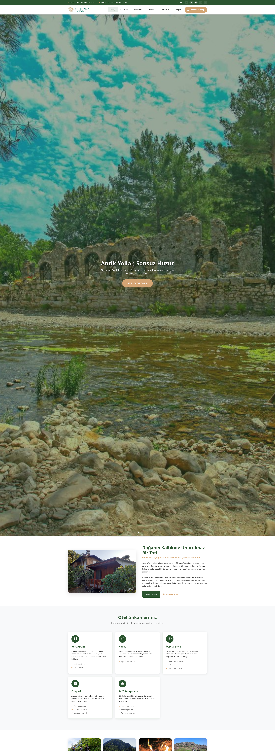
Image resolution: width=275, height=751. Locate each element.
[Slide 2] (138, 532)
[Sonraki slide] (269, 273)
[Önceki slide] (6, 273)
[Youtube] (200, 2)
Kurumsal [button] (124, 10)
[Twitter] (196, 2)
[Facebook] (186, 2)
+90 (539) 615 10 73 (173, 594)
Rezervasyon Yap (197, 9)
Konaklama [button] (138, 10)
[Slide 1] (136, 532)
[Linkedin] (205, 2)
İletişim (178, 10)
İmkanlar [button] (152, 10)
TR (177, 3)
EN (181, 3)
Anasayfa (113, 10)
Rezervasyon (151, 594)
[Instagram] (191, 2)
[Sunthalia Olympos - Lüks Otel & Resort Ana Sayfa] (78, 10)
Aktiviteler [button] (165, 10)
